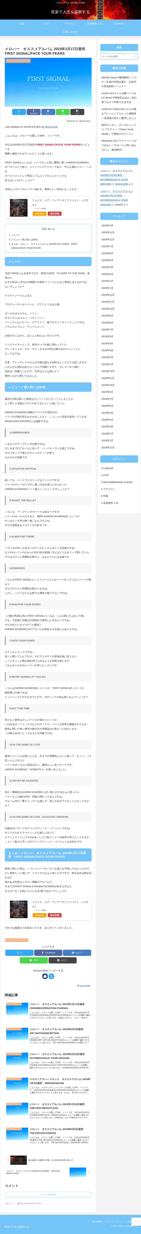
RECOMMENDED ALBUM (17, 940)
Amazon (39, 213)
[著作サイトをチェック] (45, 976)
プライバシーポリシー (114, 1222)
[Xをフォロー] (51, 976)
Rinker (44, 208)
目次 (44, 228)
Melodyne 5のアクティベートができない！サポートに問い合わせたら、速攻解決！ (119, 145)
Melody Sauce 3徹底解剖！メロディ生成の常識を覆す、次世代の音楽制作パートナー (119, 82)
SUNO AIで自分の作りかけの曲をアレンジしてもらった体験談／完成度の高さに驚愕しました (118, 113)
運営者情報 (97, 1222)
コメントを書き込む (48, 1194)
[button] (77, 112)
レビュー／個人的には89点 (24, 239)
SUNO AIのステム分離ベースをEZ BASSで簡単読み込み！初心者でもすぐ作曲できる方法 (119, 98)
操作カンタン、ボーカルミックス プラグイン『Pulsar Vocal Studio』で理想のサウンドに (118, 129)
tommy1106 (51, 127)
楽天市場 (54, 213)
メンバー (15, 235)
